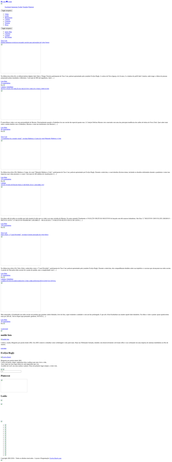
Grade (10, 1)
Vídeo (7, 14)
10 (5, 329)
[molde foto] (5, 339)
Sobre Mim (8, 32)
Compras (7, 21)
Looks (7, 16)
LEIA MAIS (3, 348)
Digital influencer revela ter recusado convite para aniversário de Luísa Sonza (25, 42)
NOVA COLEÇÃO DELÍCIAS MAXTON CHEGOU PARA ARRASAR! (25, 89)
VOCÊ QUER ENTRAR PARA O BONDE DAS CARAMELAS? (22, 185)
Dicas (6, 25)
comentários (5, 83)
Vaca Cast (4, 40)
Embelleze (10, 87)
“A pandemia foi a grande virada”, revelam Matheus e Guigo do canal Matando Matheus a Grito (31, 138)
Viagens (7, 23)
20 (7, 329)
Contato (7, 35)
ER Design (8, 37)
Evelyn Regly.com (55, 458)
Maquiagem (8, 17)
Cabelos (7, 19)
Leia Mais (4, 81)
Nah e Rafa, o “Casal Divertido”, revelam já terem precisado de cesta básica (24, 234)
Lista (4, 1)
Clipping (7, 34)
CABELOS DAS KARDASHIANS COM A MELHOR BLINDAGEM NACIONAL (28, 281)
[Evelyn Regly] (6, 357)
